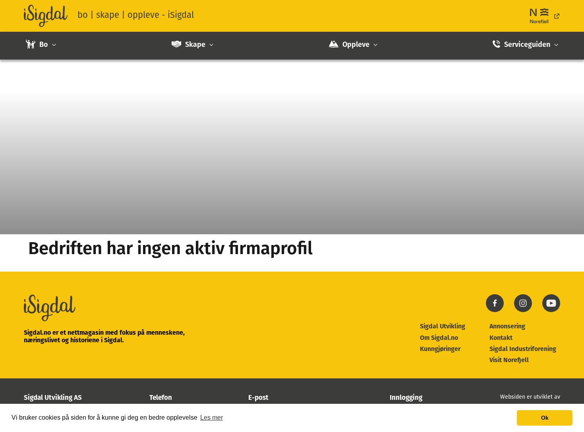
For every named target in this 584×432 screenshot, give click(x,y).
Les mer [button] (211, 417)
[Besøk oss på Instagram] (523, 310)
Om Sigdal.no (439, 338)
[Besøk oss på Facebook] (495, 310)
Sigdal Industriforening (522, 349)
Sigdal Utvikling (442, 327)
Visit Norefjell (509, 360)
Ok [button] (545, 418)
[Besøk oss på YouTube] (551, 310)
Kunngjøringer (440, 349)
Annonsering (507, 327)
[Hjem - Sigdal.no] (46, 16)
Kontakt (500, 338)
